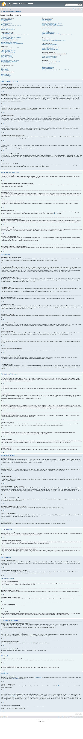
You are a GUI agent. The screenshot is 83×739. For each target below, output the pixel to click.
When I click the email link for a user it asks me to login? (12, 43)
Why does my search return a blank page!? (50, 47)
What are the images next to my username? (9, 39)
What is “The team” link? (47, 28)
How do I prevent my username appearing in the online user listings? (14, 34)
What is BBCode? (4, 66)
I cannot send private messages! (48, 32)
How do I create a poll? (5, 51)
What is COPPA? (4, 20)
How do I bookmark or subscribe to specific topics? (52, 55)
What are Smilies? (4, 69)
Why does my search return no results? (50, 45)
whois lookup (12, 695)
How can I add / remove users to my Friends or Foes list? (53, 40)
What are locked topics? (6, 75)
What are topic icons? (5, 76)
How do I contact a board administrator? (50, 70)
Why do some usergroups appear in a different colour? (53, 25)
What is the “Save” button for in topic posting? (10, 60)
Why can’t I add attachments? (7, 56)
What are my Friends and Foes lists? (49, 39)
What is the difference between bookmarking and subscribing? (54, 53)
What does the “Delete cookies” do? (8, 29)
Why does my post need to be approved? (9, 61)
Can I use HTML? (4, 68)
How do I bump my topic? (6, 62)
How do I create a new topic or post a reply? (10, 47)
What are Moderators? (46, 20)
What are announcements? (6, 73)
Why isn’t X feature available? (48, 68)
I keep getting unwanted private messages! (50, 33)
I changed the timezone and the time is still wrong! (11, 37)
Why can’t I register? (5, 21)
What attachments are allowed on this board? (51, 61)
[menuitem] (9, 9)
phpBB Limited (38, 677)
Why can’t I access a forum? (6, 55)
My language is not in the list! (6, 38)
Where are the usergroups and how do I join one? (52, 23)
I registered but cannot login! (6, 23)
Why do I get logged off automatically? (8, 28)
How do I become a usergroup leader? (49, 24)
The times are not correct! (6, 36)
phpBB (55, 213)
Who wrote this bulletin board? (48, 67)
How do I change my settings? (7, 33)
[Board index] (4, 4)
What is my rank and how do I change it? (9, 42)
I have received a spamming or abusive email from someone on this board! (57, 34)
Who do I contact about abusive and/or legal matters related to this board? (56, 69)
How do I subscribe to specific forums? (50, 56)
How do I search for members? (48, 48)
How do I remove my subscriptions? (49, 57)
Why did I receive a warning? (7, 57)
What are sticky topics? (5, 74)
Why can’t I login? (4, 24)
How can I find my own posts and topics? (50, 49)
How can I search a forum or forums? (49, 44)
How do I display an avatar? (6, 41)
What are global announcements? (7, 71)
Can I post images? (5, 70)
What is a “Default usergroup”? (48, 26)
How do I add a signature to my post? (8, 50)
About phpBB (15, 678)
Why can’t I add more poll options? (8, 52)
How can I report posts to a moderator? (9, 58)
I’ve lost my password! (5, 26)
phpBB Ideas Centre (60, 685)
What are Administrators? (47, 19)
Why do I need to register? (6, 19)
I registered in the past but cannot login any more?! (11, 25)
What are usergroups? (46, 21)
